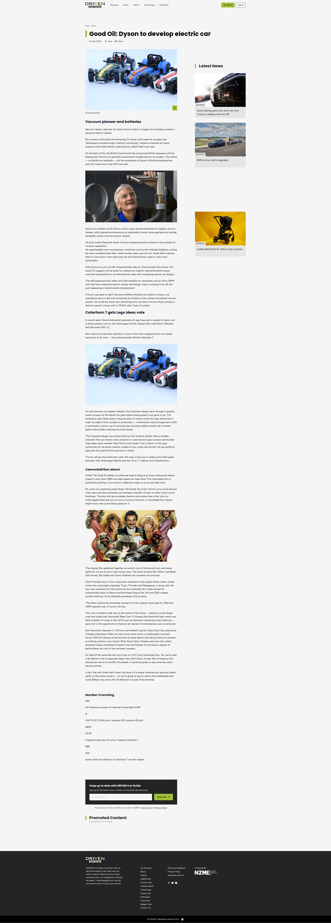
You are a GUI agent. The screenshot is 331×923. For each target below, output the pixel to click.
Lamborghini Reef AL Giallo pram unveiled (219, 249)
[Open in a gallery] (174, 107)
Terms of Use (146, 808)
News (125, 5)
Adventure (145, 900)
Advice (136, 5)
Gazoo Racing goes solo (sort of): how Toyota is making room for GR (220, 95)
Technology (149, 5)
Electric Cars (146, 882)
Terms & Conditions (176, 868)
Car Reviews (146, 868)
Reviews (114, 5)
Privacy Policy (161, 808)
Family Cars (145, 893)
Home (87, 26)
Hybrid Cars (145, 879)
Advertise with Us (176, 875)
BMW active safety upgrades (212, 160)
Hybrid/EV (164, 5)
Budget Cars (146, 904)
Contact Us (145, 907)
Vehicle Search (147, 886)
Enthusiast (145, 897)
